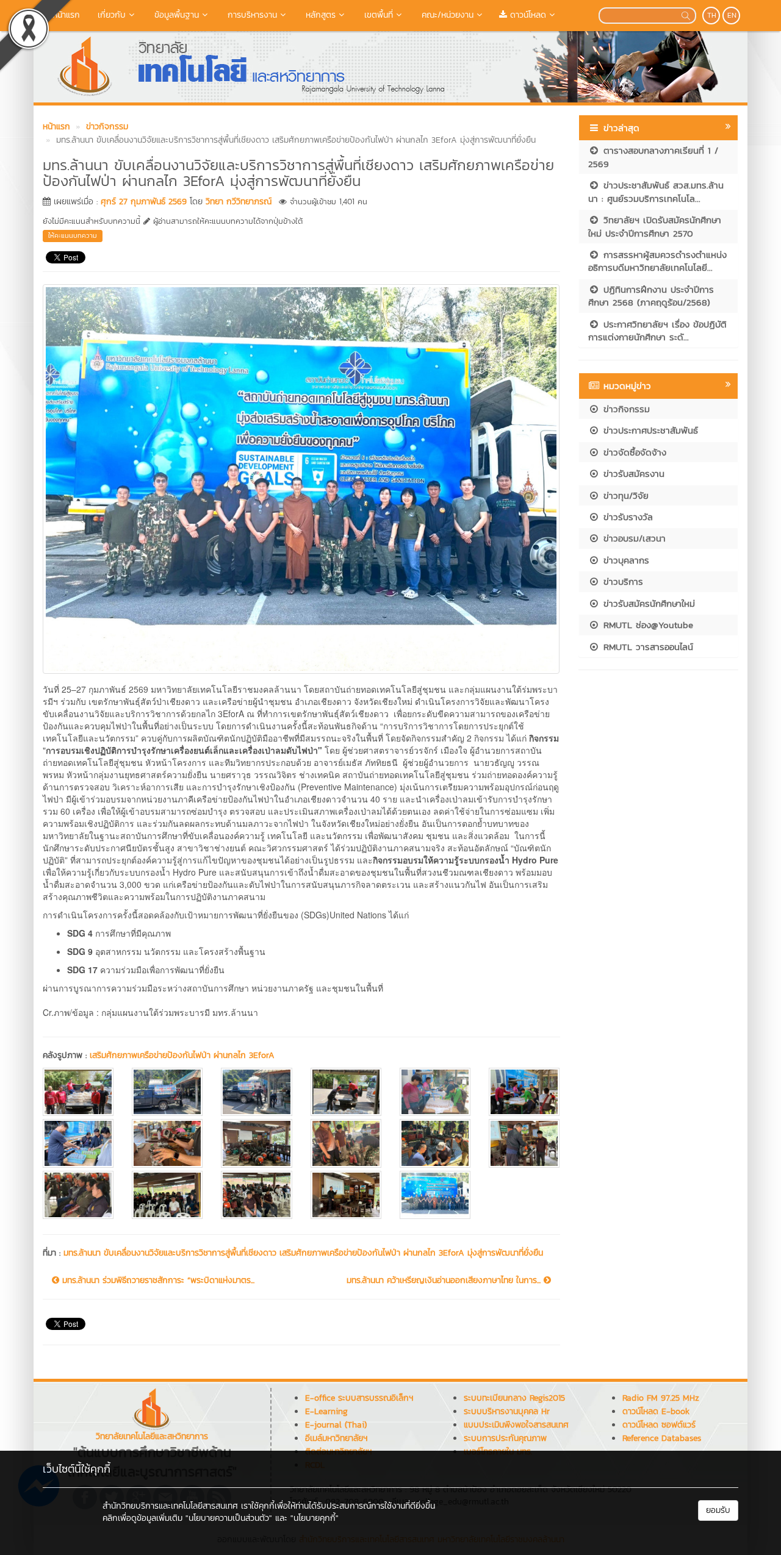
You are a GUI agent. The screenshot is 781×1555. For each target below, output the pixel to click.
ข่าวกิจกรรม (625, 409)
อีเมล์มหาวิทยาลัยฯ (336, 1438)
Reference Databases (661, 1438)
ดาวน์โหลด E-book (655, 1411)
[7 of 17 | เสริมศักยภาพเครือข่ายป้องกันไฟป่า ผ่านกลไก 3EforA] (78, 1143)
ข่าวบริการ (621, 581)
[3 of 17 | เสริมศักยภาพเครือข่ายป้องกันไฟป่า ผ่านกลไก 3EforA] (256, 1092)
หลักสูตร (319, 15)
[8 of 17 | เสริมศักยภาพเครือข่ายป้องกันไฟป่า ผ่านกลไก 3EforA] (167, 1143)
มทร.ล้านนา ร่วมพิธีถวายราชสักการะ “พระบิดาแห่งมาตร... (156, 1280)
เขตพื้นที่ (377, 15)
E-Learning (326, 1411)
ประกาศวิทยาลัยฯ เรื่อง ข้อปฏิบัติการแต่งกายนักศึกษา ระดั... (657, 330)
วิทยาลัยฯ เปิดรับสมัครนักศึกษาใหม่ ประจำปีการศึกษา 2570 (654, 226)
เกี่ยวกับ (110, 15)
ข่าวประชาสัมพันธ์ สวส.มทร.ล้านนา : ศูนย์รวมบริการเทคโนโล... (656, 191)
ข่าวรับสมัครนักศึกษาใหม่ (647, 603)
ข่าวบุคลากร (624, 560)
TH (711, 15)
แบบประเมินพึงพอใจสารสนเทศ (516, 1424)
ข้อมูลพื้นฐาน (175, 15)
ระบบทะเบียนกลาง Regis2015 (514, 1398)
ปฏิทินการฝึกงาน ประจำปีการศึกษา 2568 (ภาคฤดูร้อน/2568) (651, 295)
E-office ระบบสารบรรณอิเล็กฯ (359, 1398)
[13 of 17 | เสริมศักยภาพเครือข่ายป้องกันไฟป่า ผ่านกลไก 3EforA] (78, 1195)
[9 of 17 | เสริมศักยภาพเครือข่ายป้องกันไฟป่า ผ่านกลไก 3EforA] (256, 1143)
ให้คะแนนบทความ (72, 235)
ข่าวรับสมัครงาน (632, 474)
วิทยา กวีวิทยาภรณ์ (239, 201)
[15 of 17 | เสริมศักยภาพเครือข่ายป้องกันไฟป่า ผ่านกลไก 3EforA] (256, 1195)
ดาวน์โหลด (526, 15)
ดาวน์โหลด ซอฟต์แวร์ (659, 1424)
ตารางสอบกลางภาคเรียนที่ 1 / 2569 (653, 156)
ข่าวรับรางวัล (626, 517)
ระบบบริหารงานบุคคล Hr (507, 1411)
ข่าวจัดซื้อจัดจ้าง (633, 452)
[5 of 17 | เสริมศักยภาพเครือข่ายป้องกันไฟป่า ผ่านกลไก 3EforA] (435, 1092)
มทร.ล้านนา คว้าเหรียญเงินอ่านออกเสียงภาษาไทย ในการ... (445, 1280)
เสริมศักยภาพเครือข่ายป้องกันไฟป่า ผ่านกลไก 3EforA (182, 1055)
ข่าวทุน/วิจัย (624, 495)
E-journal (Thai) (336, 1424)
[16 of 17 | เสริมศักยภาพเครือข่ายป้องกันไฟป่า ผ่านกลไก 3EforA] (346, 1195)
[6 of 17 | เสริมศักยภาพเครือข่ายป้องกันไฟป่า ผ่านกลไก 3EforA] (524, 1092)
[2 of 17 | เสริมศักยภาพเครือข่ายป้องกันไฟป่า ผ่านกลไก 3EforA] (167, 1092)
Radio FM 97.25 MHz (660, 1398)
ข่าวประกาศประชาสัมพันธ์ (649, 430)
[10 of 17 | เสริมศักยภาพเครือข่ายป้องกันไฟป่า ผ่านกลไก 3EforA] (346, 1143)
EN (731, 15)
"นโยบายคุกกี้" (314, 1518)
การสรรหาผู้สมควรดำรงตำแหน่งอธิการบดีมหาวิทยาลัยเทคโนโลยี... (657, 261)
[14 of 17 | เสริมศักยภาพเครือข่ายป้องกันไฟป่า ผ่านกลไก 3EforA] (167, 1195)
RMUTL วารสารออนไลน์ (646, 647)
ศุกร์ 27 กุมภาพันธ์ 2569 (144, 201)
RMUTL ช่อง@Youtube (646, 625)
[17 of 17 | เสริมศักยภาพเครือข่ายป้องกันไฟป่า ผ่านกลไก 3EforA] (435, 1195)
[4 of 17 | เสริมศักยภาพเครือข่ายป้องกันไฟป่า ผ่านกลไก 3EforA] (346, 1092)
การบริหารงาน (251, 15)
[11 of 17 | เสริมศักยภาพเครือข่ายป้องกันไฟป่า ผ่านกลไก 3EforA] (435, 1143)
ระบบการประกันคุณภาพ (505, 1438)
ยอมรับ (718, 1510)
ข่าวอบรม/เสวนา (633, 538)
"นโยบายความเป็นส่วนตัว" (228, 1518)
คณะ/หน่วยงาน (446, 15)
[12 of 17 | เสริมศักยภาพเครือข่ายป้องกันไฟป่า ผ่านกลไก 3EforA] (524, 1143)
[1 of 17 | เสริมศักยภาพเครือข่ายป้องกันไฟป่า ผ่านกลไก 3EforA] (78, 1092)
